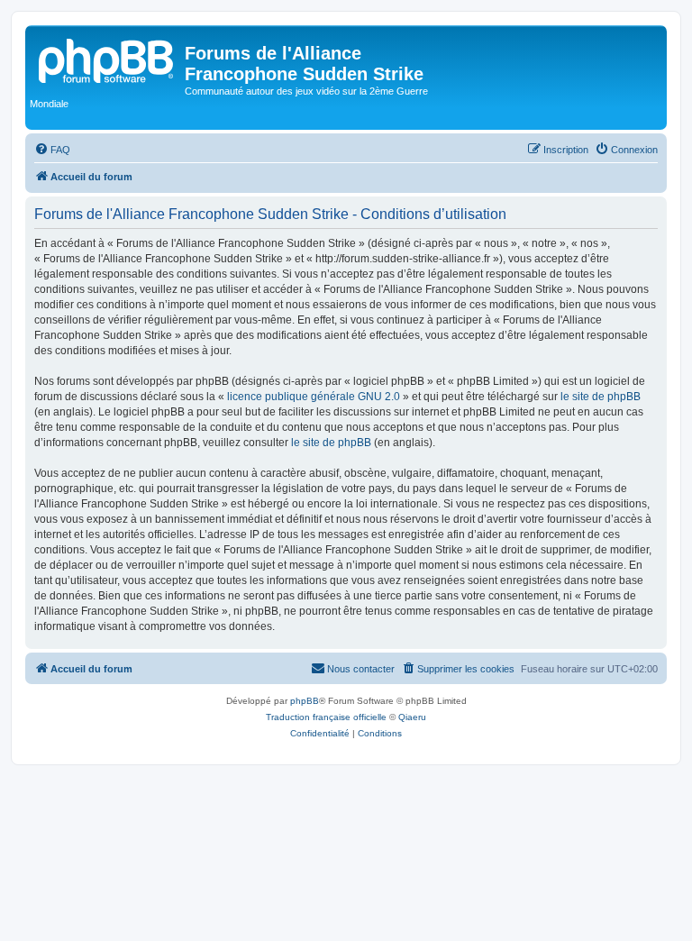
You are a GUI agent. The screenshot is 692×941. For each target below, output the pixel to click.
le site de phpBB (600, 396)
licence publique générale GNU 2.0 (313, 396)
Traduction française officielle (326, 717)
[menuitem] (52, 149)
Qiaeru (412, 717)
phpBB (304, 701)
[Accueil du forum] (107, 58)
